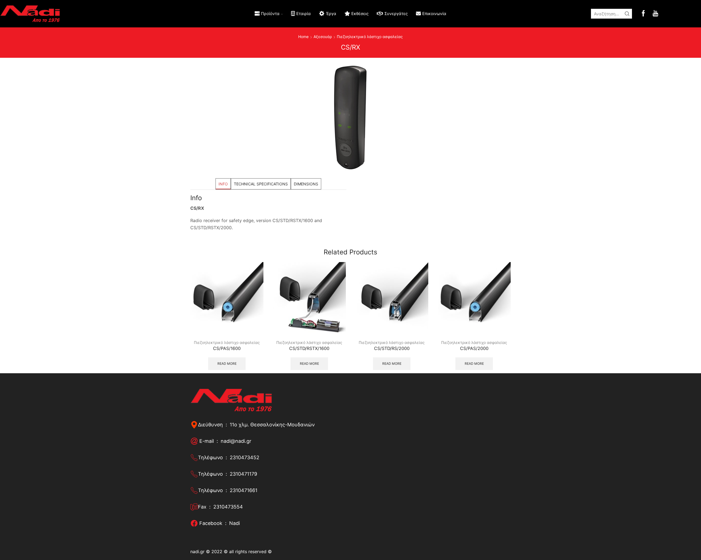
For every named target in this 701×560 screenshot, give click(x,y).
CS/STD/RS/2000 (392, 348)
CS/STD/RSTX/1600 (309, 348)
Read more (227, 363)
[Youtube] (655, 14)
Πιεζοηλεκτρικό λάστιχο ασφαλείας (370, 36)
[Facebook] (643, 14)
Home (303, 36)
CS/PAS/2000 (474, 348)
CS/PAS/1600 (227, 348)
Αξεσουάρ (323, 36)
